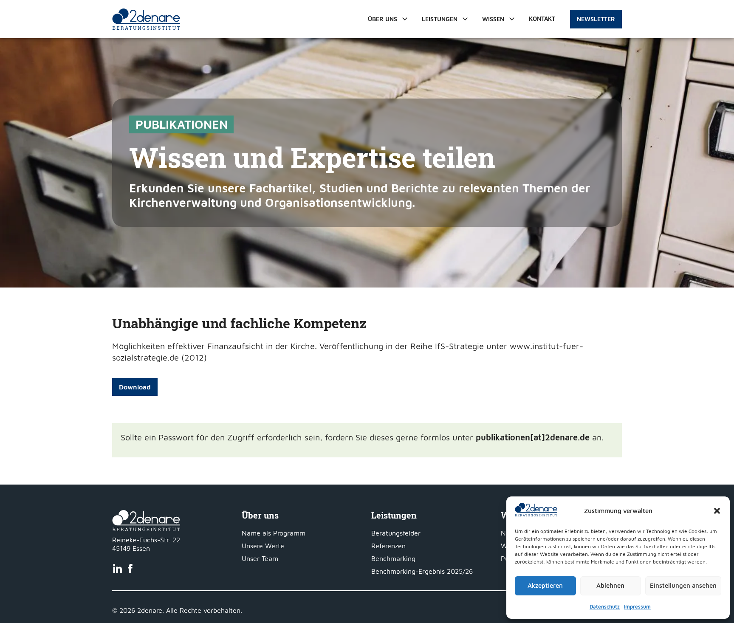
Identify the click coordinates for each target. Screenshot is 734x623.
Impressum (637, 606)
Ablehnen (610, 585)
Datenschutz (605, 606)
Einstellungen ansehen (683, 585)
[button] (717, 511)
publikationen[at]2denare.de (533, 437)
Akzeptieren (545, 585)
